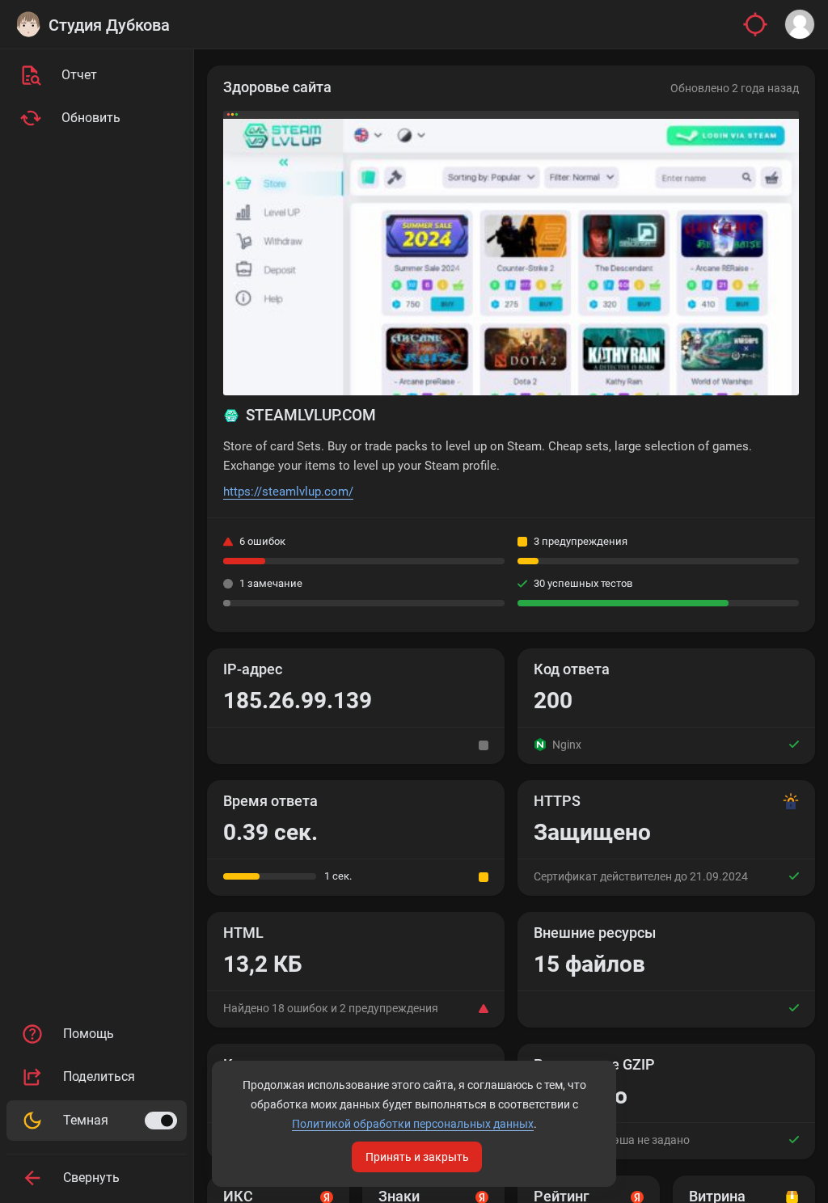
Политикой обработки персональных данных (413, 1123)
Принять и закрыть (417, 1156)
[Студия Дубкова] (28, 24)
